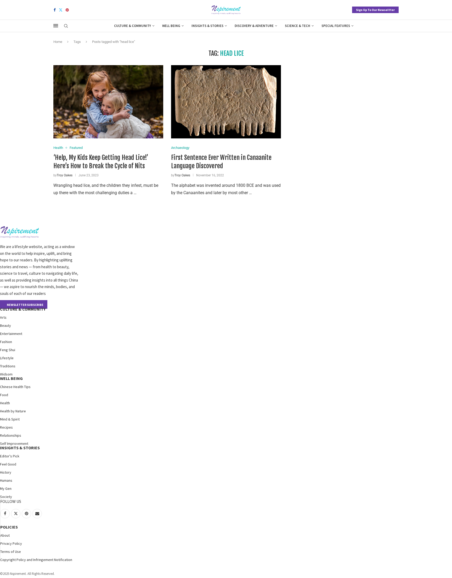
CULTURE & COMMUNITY (23, 309)
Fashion (6, 342)
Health (5, 403)
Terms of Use (10, 551)
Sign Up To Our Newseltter (375, 10)
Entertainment (11, 333)
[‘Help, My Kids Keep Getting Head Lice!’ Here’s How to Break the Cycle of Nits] (108, 101)
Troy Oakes (64, 175)
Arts (3, 317)
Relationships (10, 435)
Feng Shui (7, 350)
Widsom (6, 374)
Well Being (171, 26)
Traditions (7, 366)
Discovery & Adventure (254, 26)
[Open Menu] (55, 25)
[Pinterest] (67, 10)
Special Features (335, 26)
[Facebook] (54, 10)
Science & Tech (297, 26)
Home (57, 42)
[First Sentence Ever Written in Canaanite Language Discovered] (226, 101)
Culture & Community (132, 26)
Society (6, 496)
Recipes (6, 427)
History (5, 472)
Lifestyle (7, 358)
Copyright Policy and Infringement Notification (36, 560)
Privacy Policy (11, 543)
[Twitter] (61, 10)
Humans (6, 480)
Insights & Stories (207, 26)
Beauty (5, 325)
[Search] (66, 26)
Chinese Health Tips (15, 387)
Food (4, 395)
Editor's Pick (9, 456)
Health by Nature (13, 411)
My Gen (6, 488)
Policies (9, 527)
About (5, 535)
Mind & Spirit (10, 419)
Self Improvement (14, 443)
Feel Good (8, 464)
